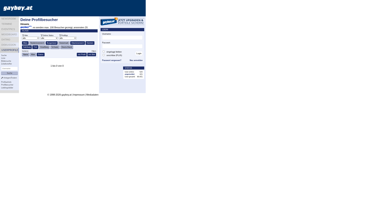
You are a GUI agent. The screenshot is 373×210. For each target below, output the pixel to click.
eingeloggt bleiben (114, 52)
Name (25, 54)
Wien (25, 43)
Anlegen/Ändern (10, 78)
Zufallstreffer (6, 64)
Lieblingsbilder (7, 88)
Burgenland (51, 43)
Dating (5, 39)
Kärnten (90, 43)
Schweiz (55, 47)
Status (40, 54)
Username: (106, 34)
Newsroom (8, 19)
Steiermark (63, 43)
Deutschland (66, 47)
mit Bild (91, 54)
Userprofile (9, 50)
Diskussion (8, 45)
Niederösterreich (37, 43)
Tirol (35, 47)
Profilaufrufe (6, 82)
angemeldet (129, 74)
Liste (3, 58)
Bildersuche (6, 61)
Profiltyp (64, 35)
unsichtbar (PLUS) (114, 55)
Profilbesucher (7, 85)
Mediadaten (92, 94)
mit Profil (82, 54)
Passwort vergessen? (111, 60)
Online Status (48, 35)
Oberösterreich (77, 43)
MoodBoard (9, 34)
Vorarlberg (44, 47)
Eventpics (8, 29)
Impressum (79, 94)
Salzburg (27, 47)
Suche (4, 55)
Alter (26, 35)
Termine (6, 24)
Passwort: (106, 43)
